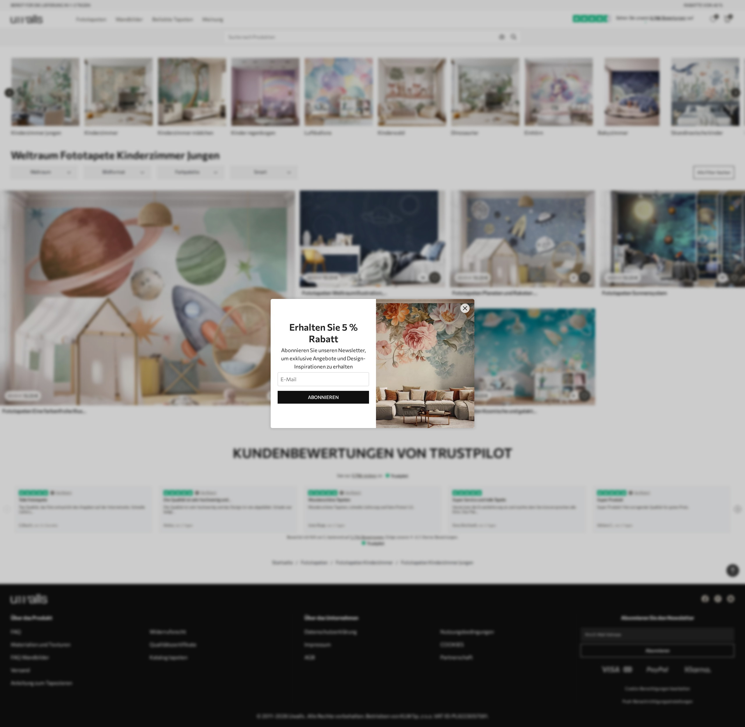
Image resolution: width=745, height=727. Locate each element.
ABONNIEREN (323, 397)
